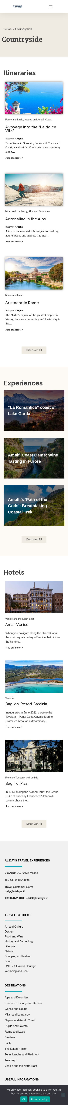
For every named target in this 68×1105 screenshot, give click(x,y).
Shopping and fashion (18, 956)
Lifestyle (10, 946)
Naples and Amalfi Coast (20, 1020)
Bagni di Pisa (16, 783)
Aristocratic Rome (22, 303)
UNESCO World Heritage (20, 966)
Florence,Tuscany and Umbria (23, 1003)
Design (9, 931)
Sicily (8, 1043)
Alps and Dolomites (17, 997)
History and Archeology (19, 941)
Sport (8, 961)
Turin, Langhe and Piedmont (22, 1054)
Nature (9, 951)
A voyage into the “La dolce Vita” (30, 129)
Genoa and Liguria (16, 1008)
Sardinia (10, 1037)
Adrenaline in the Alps (25, 219)
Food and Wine (14, 936)
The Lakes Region (16, 1048)
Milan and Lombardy (17, 1014)
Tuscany (10, 1060)
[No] (63, 1095)
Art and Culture (14, 926)
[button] (50, 6)
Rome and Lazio (15, 1031)
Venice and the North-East (21, 1065)
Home (7, 29)
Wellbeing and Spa (16, 971)
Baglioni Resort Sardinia (26, 704)
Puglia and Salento (16, 1025)
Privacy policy (39, 1099)
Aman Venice (17, 624)
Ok (24, 1099)
